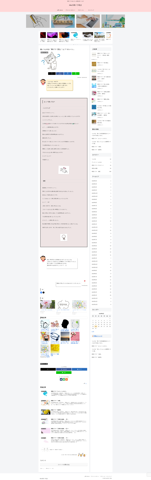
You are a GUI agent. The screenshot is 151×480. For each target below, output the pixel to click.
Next (111, 37)
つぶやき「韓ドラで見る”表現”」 (47, 309)
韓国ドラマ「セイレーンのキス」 (100, 138)
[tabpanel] (46, 37)
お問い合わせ (87, 476)
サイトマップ (108, 476)
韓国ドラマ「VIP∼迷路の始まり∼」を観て (104, 77)
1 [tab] (73, 44)
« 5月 (93, 331)
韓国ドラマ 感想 (44, 363)
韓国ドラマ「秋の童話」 (103, 62)
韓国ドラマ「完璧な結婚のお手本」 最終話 (103, 92)
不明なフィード (97, 336)
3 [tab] (77, 44)
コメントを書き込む (64, 464)
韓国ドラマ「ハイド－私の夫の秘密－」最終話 (103, 114)
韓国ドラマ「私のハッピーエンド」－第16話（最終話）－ (103, 55)
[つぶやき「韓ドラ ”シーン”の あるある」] (79, 304)
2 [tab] (75, 44)
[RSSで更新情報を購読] (66, 379)
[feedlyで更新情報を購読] (64, 379)
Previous (39, 37)
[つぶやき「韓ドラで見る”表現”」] (47, 304)
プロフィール (102, 476)
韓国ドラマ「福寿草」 (97, 149)
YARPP (48, 357)
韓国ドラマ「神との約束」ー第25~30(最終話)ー (103, 85)
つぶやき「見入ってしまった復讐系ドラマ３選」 (101, 142)
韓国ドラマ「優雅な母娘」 (103, 99)
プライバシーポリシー (95, 476)
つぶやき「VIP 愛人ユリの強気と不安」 (104, 106)
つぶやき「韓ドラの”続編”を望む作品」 (104, 121)
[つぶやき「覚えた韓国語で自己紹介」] (63, 304)
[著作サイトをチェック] (61, 379)
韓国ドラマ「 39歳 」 (97, 146)
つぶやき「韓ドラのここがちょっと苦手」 (103, 70)
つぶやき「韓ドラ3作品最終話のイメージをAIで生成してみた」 (101, 134)
